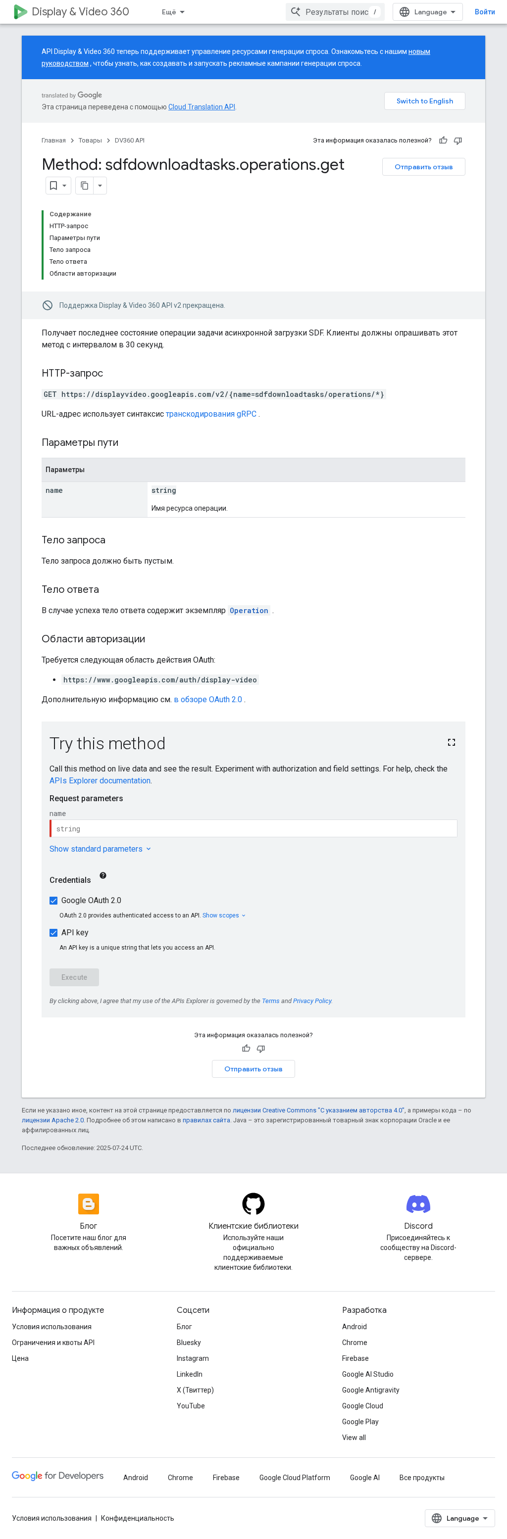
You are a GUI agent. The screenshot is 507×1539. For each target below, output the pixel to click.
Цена (20, 1358)
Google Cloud (362, 1406)
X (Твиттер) (195, 1390)
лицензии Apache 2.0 (53, 1120)
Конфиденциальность (137, 1518)
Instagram (193, 1358)
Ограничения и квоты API (53, 1343)
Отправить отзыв (424, 166)
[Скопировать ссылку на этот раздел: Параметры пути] (131, 443)
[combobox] (335, 12)
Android (354, 1327)
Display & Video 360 (80, 11)
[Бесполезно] (458, 140)
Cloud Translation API (201, 107)
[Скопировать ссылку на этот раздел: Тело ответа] (109, 590)
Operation (249, 610)
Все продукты (422, 1478)
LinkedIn (190, 1374)
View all (354, 1438)
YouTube (191, 1406)
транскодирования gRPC (211, 414)
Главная (54, 140)
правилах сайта (206, 1120)
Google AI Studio (368, 1374)
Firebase (355, 1358)
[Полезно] (443, 140)
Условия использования (52, 1327)
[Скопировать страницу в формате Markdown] (85, 185)
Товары (90, 140)
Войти (485, 12)
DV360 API (130, 140)
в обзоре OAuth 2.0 (208, 699)
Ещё (169, 11)
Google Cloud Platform (294, 1478)
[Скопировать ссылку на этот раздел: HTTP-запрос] (113, 374)
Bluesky (189, 1343)
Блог (184, 1327)
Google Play (360, 1422)
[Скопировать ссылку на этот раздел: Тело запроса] (115, 541)
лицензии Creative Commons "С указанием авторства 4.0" (319, 1110)
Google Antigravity (371, 1390)
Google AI (365, 1478)
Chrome (354, 1343)
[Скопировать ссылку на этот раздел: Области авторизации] (155, 640)
